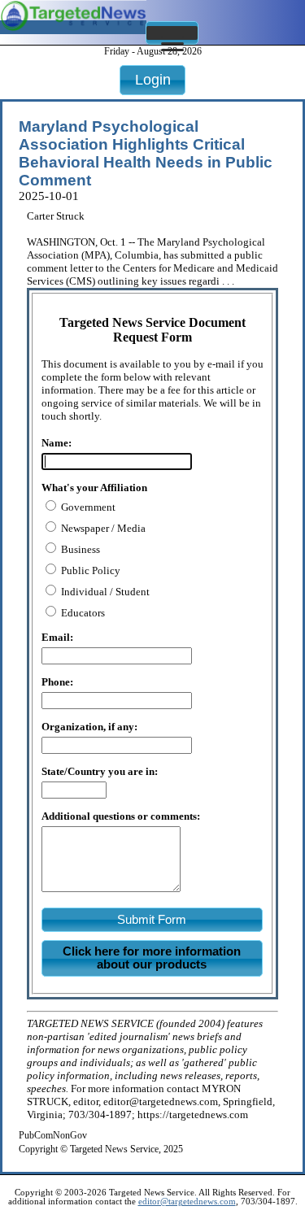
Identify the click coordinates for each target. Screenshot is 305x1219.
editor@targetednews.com (187, 1201)
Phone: (57, 682)
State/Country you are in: (99, 771)
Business (79, 549)
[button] (172, 33)
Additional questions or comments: (120, 816)
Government (87, 507)
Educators (82, 613)
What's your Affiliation (94, 487)
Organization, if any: (89, 727)
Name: (56, 443)
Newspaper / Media (102, 528)
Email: (57, 637)
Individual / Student (104, 592)
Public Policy (89, 570)
